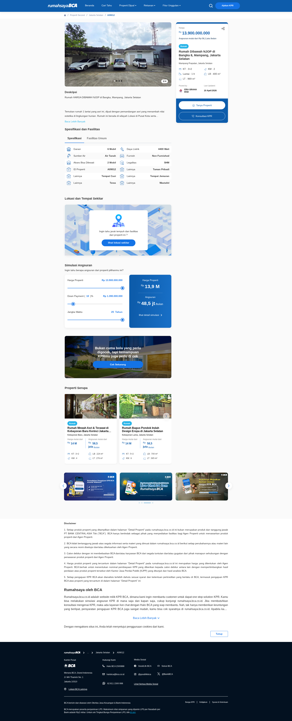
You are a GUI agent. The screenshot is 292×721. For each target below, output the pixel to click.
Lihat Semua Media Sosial (146, 684)
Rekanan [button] (148, 5)
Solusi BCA (167, 666)
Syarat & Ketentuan (220, 702)
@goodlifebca (144, 674)
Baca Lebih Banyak (144, 618)
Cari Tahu (107, 5)
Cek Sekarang (118, 364)
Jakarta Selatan (96, 15)
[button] (166, 54)
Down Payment (75, 296)
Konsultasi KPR (204, 116)
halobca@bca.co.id (115, 674)
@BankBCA (167, 674)
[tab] (74, 139)
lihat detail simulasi (149, 315)
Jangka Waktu (74, 312)
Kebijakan (203, 702)
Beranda (89, 5)
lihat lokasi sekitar (118, 242)
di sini (133, 712)
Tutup (219, 633)
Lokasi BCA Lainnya (78, 689)
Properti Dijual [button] (126, 5)
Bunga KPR (190, 702)
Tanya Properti (204, 105)
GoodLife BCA (144, 666)
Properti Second (77, 15)
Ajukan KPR (228, 5)
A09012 (111, 15)
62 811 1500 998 (115, 683)
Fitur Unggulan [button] (171, 5)
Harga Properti (75, 280)
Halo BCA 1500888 (115, 666)
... (88, 652)
